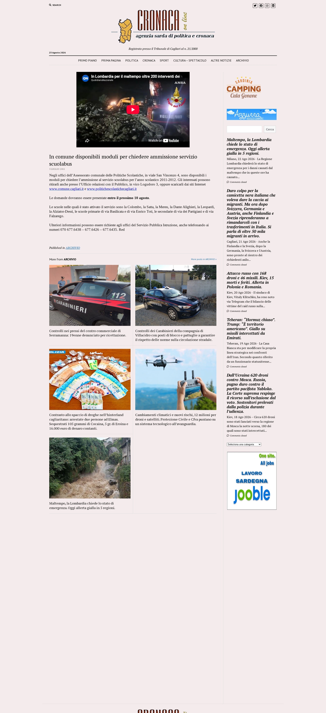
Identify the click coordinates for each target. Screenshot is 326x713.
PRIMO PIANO (87, 60)
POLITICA (131, 60)
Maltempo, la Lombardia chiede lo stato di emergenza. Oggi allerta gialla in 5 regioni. (82, 505)
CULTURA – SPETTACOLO (189, 60)
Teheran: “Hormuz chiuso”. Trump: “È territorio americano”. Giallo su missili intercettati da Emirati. (251, 328)
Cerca (270, 129)
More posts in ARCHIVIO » (204, 259)
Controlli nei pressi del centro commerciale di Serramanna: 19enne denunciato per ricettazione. (87, 333)
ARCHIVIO (242, 60)
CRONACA (149, 60)
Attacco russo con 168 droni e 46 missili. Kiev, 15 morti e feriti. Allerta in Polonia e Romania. (250, 280)
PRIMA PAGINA (111, 60)
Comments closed (238, 182)
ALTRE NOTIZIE (221, 60)
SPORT (164, 60)
